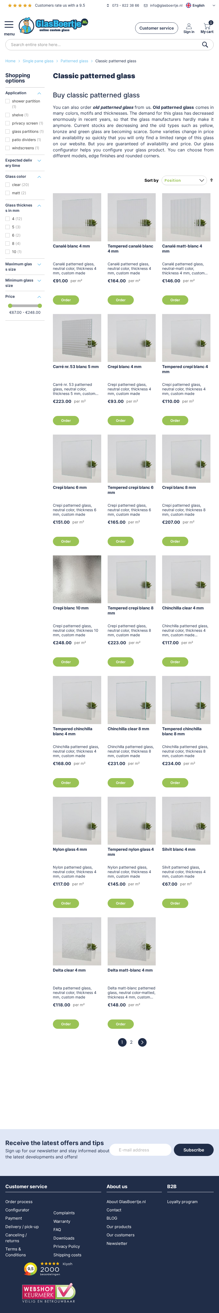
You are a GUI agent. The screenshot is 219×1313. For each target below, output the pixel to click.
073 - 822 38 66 (125, 5)
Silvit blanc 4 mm (178, 849)
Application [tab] (15, 92)
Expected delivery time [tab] (18, 163)
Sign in (188, 32)
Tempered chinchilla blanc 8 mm (182, 731)
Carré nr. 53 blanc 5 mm (76, 366)
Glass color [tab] (15, 176)
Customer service (156, 28)
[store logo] (53, 25)
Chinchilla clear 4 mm (183, 607)
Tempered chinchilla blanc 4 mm (72, 731)
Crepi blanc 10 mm (71, 607)
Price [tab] (10, 296)
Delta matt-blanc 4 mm (130, 970)
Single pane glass (38, 61)
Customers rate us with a (60, 5)
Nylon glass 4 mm (70, 849)
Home (11, 61)
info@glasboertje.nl (166, 5)
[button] (192, 5)
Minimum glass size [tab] (19, 283)
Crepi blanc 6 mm (70, 487)
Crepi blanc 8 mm (179, 487)
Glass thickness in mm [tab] (18, 208)
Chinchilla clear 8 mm (128, 728)
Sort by (151, 180)
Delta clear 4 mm (69, 970)
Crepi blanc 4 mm (125, 366)
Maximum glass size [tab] (18, 266)
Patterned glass (75, 61)
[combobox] (109, 44)
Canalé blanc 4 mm (71, 246)
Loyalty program (182, 1201)
